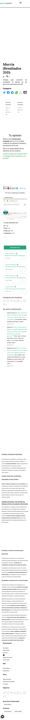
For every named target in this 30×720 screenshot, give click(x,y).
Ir (22, 258)
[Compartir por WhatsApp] (16, 92)
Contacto (5, 684)
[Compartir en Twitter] (4, 92)
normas (15, 139)
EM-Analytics (6, 668)
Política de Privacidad (8, 681)
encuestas (25, 587)
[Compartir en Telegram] (12, 92)
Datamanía (6, 670)
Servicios (5, 652)
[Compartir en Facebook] (8, 92)
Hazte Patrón (22, 154)
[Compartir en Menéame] (21, 92)
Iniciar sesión (18, 711)
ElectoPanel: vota (15, 247)
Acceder (24, 188)
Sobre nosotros (7, 679)
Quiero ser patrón (7, 657)
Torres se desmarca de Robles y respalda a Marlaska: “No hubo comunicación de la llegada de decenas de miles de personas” (17, 331)
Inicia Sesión (6, 660)
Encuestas (5, 648)
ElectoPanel (6, 650)
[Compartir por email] (25, 92)
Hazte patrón (7, 711)
